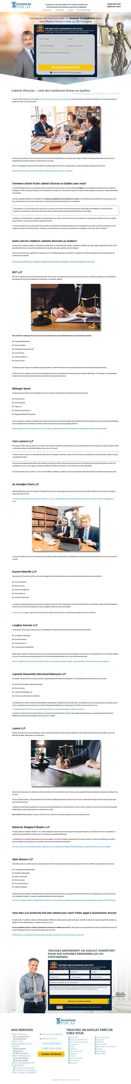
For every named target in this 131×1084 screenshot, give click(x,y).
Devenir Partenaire (84, 10)
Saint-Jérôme (101, 1044)
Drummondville (102, 1037)
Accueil (74, 93)
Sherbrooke (101, 1054)
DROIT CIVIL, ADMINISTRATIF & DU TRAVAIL (21, 1044)
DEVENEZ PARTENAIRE (51, 1054)
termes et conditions (95, 1007)
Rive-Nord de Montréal (79, 1042)
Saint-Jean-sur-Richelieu (106, 1047)
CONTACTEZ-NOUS (49, 1039)
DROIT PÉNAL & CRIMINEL (24, 1072)
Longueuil (74, 1044)
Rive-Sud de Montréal (78, 1040)
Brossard (73, 1063)
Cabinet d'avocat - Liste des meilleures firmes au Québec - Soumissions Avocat (100, 93)
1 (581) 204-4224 (114, 7)
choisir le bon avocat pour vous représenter (53, 99)
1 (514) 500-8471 (114, 4)
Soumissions (46, 10)
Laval (72, 1047)
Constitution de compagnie (25, 1070)
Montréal (73, 1037)
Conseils (79, 93)
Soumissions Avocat (72, 1080)
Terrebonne (75, 1060)
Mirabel (73, 1056)
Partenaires (59, 10)
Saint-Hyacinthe (76, 1058)
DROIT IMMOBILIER (20, 1056)
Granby (99, 1049)
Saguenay (100, 1040)
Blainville (73, 1054)
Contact (71, 10)
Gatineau (100, 1042)
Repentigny (101, 1051)
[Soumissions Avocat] (21, 4)
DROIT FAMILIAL (19, 1034)
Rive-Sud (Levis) (76, 1051)
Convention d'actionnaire (24, 1068)
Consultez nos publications (51, 1034)
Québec (73, 1049)
